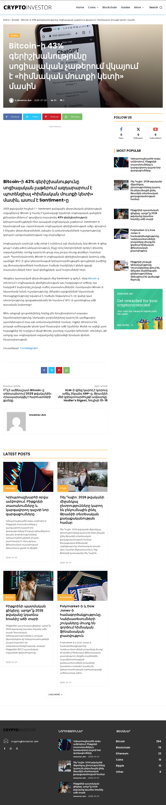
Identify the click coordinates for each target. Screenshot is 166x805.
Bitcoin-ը (93, 278)
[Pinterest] (59, 370)
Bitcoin (9, 597)
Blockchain (65, 597)
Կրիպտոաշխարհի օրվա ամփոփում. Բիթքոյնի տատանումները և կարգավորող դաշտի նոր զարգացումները (27, 505)
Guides (15, 19)
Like (121, 127)
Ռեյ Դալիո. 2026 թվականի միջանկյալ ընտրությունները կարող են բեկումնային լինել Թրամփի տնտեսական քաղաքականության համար (82, 510)
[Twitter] (51, 370)
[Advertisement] (55, 151)
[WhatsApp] (66, 370)
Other (63, 488)
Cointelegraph (29, 348)
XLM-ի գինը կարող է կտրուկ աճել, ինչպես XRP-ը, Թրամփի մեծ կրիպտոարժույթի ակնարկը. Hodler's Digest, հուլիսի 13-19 (82, 395)
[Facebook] (44, 370)
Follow (138, 127)
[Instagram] (10, 748)
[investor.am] (12, 100)
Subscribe (156, 127)
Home (6, 19)
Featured (10, 488)
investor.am (24, 100)
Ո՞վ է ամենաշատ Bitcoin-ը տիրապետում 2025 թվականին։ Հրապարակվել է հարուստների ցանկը (27, 395)
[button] (156, 7)
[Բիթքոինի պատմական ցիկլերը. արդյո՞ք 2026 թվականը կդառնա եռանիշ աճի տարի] (28, 586)
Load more (54, 694)
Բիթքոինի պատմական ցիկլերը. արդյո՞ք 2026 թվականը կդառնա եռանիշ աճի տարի (26, 612)
